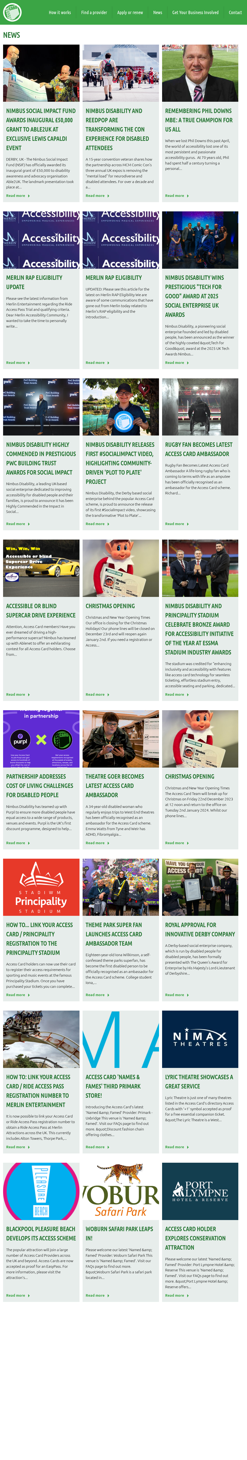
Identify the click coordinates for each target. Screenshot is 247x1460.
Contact (235, 12)
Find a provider (94, 12)
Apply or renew (130, 12)
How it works (60, 12)
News (157, 12)
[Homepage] (12, 12)
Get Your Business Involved (195, 12)
